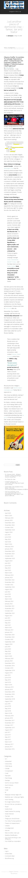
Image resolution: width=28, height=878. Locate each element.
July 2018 (7, 704)
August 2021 (8, 615)
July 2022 (7, 592)
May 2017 (8, 737)
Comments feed (9, 856)
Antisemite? (8, 761)
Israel (6, 790)
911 (6, 759)
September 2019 (10, 670)
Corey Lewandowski (12, 260)
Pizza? (7, 806)
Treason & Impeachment (12, 823)
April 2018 (8, 711)
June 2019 (8, 677)
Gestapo (7, 780)
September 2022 (10, 587)
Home (5, 47)
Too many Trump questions (13, 821)
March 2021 (8, 627)
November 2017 (9, 723)
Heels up (7, 787)
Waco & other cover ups (12, 833)
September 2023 (10, 558)
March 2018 (8, 713)
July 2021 (7, 618)
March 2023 (8, 573)
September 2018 (10, 699)
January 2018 (9, 718)
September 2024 (10, 530)
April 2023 (8, 570)
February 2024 (9, 546)
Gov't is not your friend (11, 783)
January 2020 (9, 661)
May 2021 (8, 623)
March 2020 (8, 656)
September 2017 (10, 727)
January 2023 (9, 577)
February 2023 (9, 575)
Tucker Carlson (11, 266)
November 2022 (9, 582)
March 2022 (8, 599)
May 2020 (8, 651)
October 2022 (9, 584)
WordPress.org (9, 858)
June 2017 (8, 735)
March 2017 (8, 742)
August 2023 (8, 561)
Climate (7, 768)
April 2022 (8, 596)
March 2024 (8, 544)
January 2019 (9, 689)
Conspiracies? (9, 771)
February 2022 (9, 601)
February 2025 (9, 518)
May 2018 (8, 708)
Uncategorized (11, 47)
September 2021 (10, 613)
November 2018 (9, 694)
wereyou (10, 36)
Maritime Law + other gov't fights (14, 797)
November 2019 (9, 665)
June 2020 (8, 649)
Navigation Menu (14, 11)
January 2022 (9, 604)
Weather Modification (11, 835)
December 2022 (9, 580)
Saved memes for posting (12, 811)
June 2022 (8, 594)
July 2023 (7, 563)
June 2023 (8, 565)
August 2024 (8, 532)
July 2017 (7, 732)
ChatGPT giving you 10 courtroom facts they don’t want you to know (14, 483)
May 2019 (8, 680)
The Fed (7, 816)
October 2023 (9, 556)
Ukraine (7, 826)
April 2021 (8, 625)
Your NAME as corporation (13, 841)
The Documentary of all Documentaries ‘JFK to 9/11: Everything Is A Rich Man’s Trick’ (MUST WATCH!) (14, 493)
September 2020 (10, 642)
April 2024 (8, 542)
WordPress (14, 873)
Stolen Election (9, 814)
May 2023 (8, 568)
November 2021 (9, 608)
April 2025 (8, 513)
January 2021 (9, 632)
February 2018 (9, 716)
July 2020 (7, 646)
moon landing (9, 799)
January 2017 (9, 746)
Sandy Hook (8, 809)
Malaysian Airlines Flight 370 (13, 795)
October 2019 (9, 668)
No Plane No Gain (10, 479)
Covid (6, 773)
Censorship (8, 764)
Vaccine (7, 830)
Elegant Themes (13, 871)
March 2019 (8, 685)
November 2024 (9, 525)
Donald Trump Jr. (12, 262)
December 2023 (9, 551)
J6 (5, 792)
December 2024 (9, 523)
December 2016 (9, 749)
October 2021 (9, 611)
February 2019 (9, 687)
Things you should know (12, 818)
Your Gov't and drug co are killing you (13, 838)
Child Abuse (8, 766)
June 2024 (8, 537)
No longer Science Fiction (12, 802)
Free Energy (8, 778)
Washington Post (8, 168)
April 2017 (8, 739)
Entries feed (8, 853)
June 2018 (8, 706)
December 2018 (9, 692)
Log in (6, 851)
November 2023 (9, 554)
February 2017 (9, 744)
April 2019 (8, 682)
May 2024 (8, 539)
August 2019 (8, 673)
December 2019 (9, 663)
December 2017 (9, 720)
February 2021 (9, 630)
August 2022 (8, 589)
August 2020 (8, 644)
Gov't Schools (9, 785)
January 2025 (9, 520)
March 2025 (8, 515)
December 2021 (9, 606)
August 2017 (8, 730)
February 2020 (9, 658)
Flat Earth (8, 775)
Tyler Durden (9, 68)
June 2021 (8, 620)
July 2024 (7, 534)
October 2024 (9, 527)
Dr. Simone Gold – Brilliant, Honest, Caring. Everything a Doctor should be (13, 476)
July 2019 (7, 675)
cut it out (8, 308)
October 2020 (9, 639)
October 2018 (9, 696)
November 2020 (9, 637)
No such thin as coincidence (13, 804)
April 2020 (8, 654)
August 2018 (8, 701)
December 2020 (9, 635)
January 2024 (9, 549)
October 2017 (9, 725)
